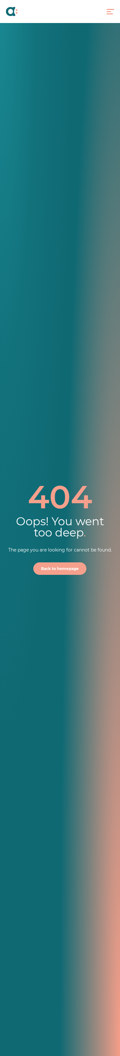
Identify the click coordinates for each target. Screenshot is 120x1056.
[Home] (19, 11)
